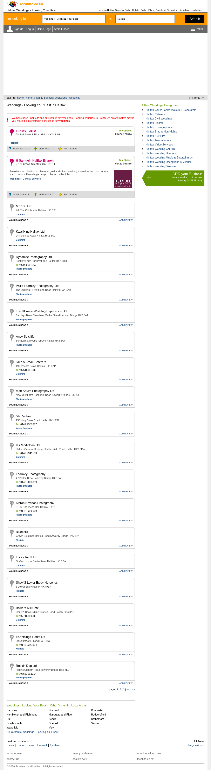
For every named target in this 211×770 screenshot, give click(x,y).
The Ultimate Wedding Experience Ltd (41, 311)
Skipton (95, 723)
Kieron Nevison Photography (35, 503)
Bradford (54, 710)
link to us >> (196, 97)
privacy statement (82, 753)
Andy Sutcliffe (25, 336)
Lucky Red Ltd (25, 557)
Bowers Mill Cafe (27, 608)
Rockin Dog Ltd (26, 665)
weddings (74, 97)
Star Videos (24, 416)
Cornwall (42, 745)
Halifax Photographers (159, 127)
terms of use (14, 753)
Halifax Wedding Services (161, 166)
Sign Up (18, 29)
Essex (10, 745)
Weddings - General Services (25, 178)
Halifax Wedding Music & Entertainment (169, 157)
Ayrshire (55, 745)
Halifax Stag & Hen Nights (161, 131)
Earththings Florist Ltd (30, 637)
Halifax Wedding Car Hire (161, 148)
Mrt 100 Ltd (23, 206)
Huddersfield (98, 714)
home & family (34, 97)
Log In (30, 29)
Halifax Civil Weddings (159, 118)
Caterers (20, 214)
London (20, 745)
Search (195, 19)
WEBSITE (46, 149)
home (20, 97)
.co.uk (31, 4)
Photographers (24, 268)
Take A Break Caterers (31, 362)
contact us (13, 759)
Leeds (52, 718)
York (51, 727)
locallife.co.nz (145, 759)
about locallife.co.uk (149, 753)
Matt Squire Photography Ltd (35, 391)
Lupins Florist (26, 131)
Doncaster (97, 710)
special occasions (56, 97)
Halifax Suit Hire (155, 135)
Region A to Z (196, 745)
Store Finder (61, 29)
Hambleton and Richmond (22, 714)
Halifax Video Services (159, 144)
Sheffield (54, 723)
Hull (9, 718)
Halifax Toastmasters (158, 140)
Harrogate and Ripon (61, 714)
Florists (14, 143)
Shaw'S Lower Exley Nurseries (37, 582)
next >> (131, 689)
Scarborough (14, 723)
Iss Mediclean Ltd (28, 445)
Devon (31, 745)
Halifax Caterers (155, 114)
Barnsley (12, 710)
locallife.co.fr (79, 759)
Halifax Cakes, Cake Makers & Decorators (171, 109)
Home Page (44, 29)
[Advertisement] (105, 64)
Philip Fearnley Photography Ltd (37, 285)
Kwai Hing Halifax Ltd (30, 231)
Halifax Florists (155, 122)
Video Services (24, 428)
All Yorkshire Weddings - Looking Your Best (33, 731)
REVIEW (70, 149)
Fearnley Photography (31, 474)
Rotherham (97, 718)
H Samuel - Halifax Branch (35, 160)
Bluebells (22, 531)
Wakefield (12, 727)
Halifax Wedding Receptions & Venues (169, 161)
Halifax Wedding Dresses (161, 153)
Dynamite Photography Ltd (34, 257)
